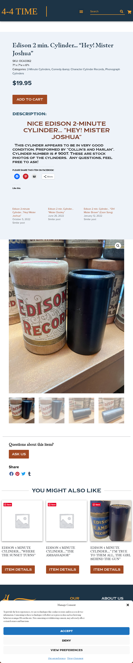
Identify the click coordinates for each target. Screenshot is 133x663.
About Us (112, 598)
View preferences (67, 650)
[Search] (121, 11)
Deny (66, 640)
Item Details (18, 569)
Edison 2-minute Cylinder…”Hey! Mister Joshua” (24, 212)
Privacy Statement (75, 658)
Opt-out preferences (57, 658)
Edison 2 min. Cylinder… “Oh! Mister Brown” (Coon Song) (99, 210)
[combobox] (104, 11)
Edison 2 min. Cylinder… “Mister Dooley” (61, 210)
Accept (66, 631)
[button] (128, 605)
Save (98, 504)
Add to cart (30, 99)
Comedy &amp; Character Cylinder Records (77, 69)
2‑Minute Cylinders (38, 69)
